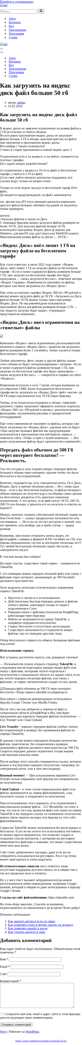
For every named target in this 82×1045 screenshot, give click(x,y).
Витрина (15, 22)
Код (11, 26)
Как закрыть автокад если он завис (31, 921)
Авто (12, 18)
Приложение (17, 30)
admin (21, 102)
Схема (13, 37)
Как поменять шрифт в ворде (28, 928)
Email (5, 966)
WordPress (32, 1031)
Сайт (3, 974)
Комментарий (10, 981)
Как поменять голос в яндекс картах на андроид (40, 924)
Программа (16, 33)
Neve (3, 1031)
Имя (4, 959)
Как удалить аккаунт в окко (26, 932)
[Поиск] (41, 11)
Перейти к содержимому (17, 1)
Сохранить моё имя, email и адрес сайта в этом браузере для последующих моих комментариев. (40, 1015)
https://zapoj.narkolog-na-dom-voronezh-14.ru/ (41, 1040)
